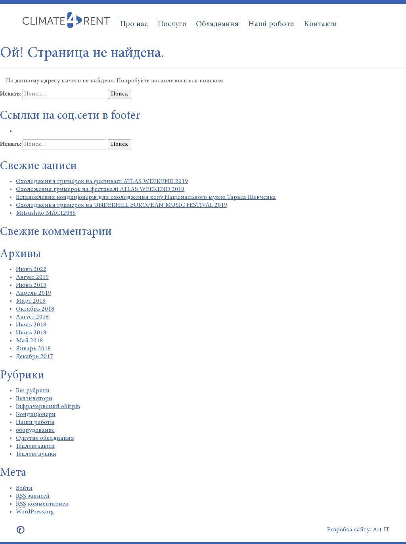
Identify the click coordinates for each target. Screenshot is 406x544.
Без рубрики (33, 390)
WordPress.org (35, 512)
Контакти (320, 24)
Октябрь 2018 (35, 309)
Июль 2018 (31, 325)
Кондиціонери (36, 414)
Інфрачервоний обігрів (48, 406)
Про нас (134, 24)
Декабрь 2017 (34, 356)
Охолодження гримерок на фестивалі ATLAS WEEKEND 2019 (102, 181)
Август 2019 (32, 277)
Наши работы (35, 422)
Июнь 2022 (31, 269)
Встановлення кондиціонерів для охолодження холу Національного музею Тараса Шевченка (146, 197)
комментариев (42, 504)
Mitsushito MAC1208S (46, 213)
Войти (24, 488)
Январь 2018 (33, 348)
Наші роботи (271, 24)
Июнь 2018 (31, 333)
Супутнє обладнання (45, 438)
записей (33, 496)
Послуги (171, 24)
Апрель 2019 (33, 293)
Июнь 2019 (31, 285)
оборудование (35, 430)
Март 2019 (31, 301)
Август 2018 (32, 317)
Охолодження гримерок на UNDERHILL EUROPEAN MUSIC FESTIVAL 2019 (121, 205)
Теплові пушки (36, 454)
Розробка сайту (348, 530)
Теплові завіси (35, 446)
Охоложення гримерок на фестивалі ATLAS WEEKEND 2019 (100, 189)
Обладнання (217, 24)
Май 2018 (29, 341)
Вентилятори (34, 398)
